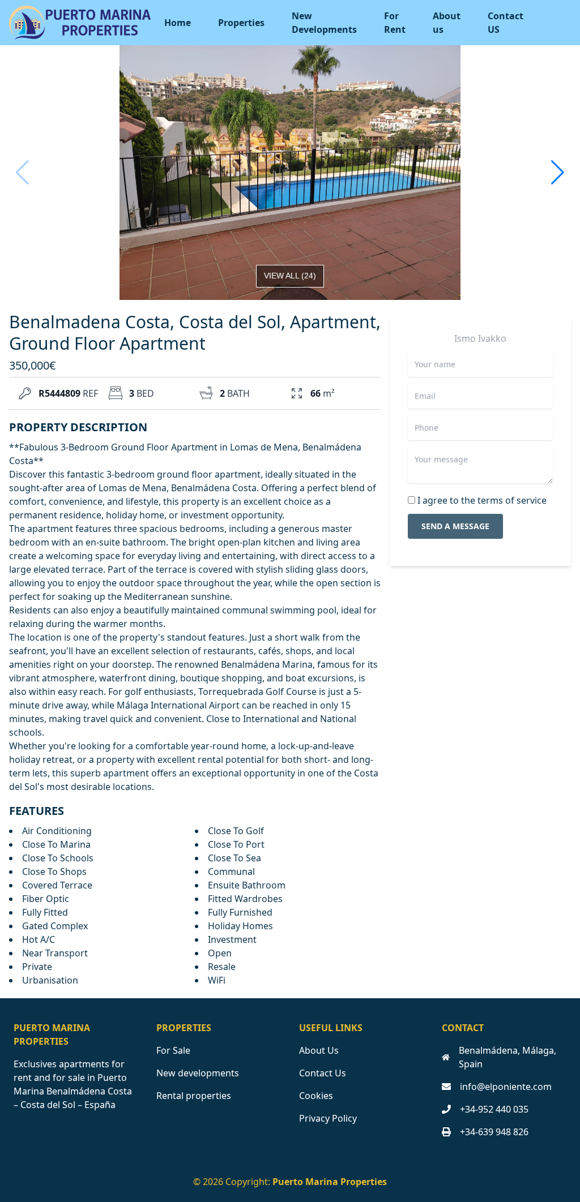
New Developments (324, 23)
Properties (241, 22)
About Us (319, 1050)
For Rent (395, 23)
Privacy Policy (328, 1118)
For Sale (173, 1050)
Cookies (316, 1095)
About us (446, 23)
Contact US (505, 23)
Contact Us (322, 1073)
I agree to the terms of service (482, 500)
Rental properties (193, 1095)
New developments (197, 1073)
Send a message (455, 526)
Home (177, 22)
